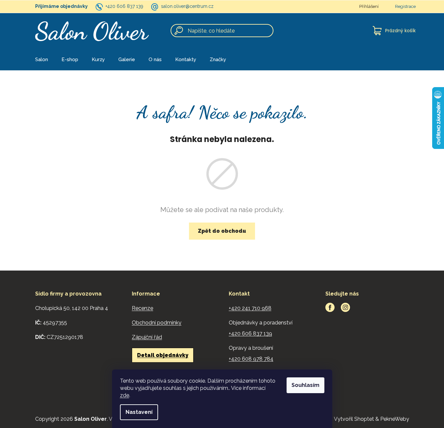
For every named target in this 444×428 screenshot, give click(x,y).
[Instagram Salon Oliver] (345, 307)
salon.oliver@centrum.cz (187, 6)
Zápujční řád (147, 337)
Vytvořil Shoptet (354, 419)
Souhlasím (305, 385)
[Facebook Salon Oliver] (330, 307)
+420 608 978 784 (251, 359)
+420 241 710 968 (250, 308)
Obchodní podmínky (156, 323)
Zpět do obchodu (222, 231)
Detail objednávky (162, 355)
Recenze (142, 308)
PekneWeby (394, 419)
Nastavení (139, 412)
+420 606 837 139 (124, 6)
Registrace (405, 6)
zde (124, 395)
